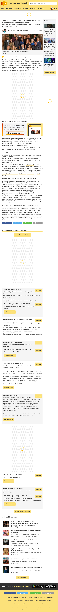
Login (55, 8)
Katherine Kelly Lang (21, 168)
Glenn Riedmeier (23, 30)
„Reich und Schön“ (11, 63)
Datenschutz (30, 600)
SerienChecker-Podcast (40, 597)
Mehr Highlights (49, 72)
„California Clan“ (9, 188)
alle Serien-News (22, 577)
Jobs (50, 600)
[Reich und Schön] (35, 129)
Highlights (47, 20)
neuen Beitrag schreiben (22, 235)
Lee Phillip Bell (9, 166)
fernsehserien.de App (21, 586)
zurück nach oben (39, 604)
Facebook (30, 604)
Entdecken (9, 8)
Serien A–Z (33, 8)
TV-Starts (25, 8)
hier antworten (10, 312)
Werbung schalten (18, 604)
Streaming (17, 8)
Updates (30, 597)
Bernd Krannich (11, 30)
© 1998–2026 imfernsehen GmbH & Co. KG (16, 597)
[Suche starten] (55, 3)
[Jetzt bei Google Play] (38, 586)
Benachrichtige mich (16, 133)
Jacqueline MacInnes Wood (10, 174)
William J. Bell (30, 165)
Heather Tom (22, 174)
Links (25, 604)
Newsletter (50, 597)
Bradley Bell (36, 166)
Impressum (23, 600)
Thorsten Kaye (35, 172)
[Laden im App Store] (50, 586)
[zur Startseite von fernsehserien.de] (4, 3)
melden (38, 290)
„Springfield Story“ (33, 186)
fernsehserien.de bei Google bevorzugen (15, 57)
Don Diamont (30, 174)
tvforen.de (29, 319)
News (2, 8)
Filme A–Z (41, 8)
